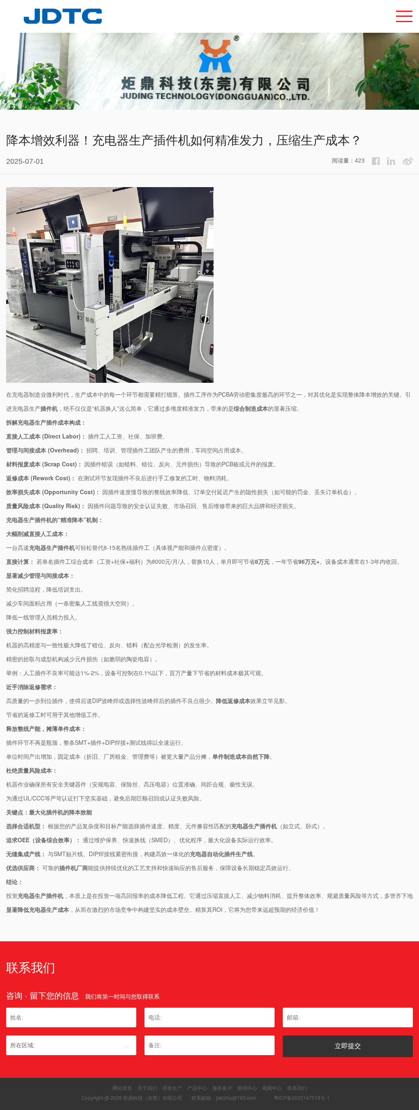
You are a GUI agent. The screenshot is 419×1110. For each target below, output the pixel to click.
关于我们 (147, 1087)
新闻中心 (247, 1087)
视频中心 (272, 1087)
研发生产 (172, 1087)
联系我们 (297, 1087)
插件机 (49, 408)
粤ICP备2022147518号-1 (302, 1097)
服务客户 (222, 1087)
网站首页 (122, 1087)
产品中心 (197, 1087)
